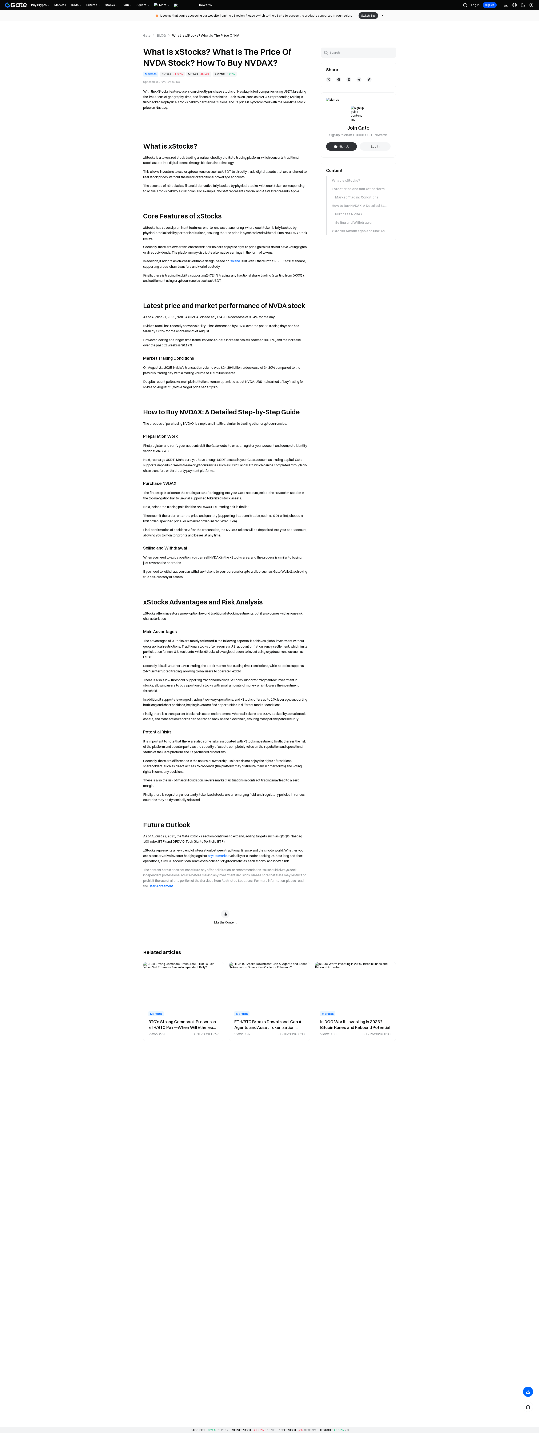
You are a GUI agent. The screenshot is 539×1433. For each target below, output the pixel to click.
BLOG (161, 35)
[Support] (528, 1407)
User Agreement (161, 886)
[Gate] (16, 5)
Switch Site (368, 15)
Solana (235, 261)
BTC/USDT (198, 1430)
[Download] (528, 1392)
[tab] (358, 180)
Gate (147, 35)
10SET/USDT (288, 1430)
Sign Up (489, 5)
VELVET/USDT (242, 1430)
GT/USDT (326, 1430)
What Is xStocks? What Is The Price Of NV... (206, 35)
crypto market (218, 856)
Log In (475, 5)
